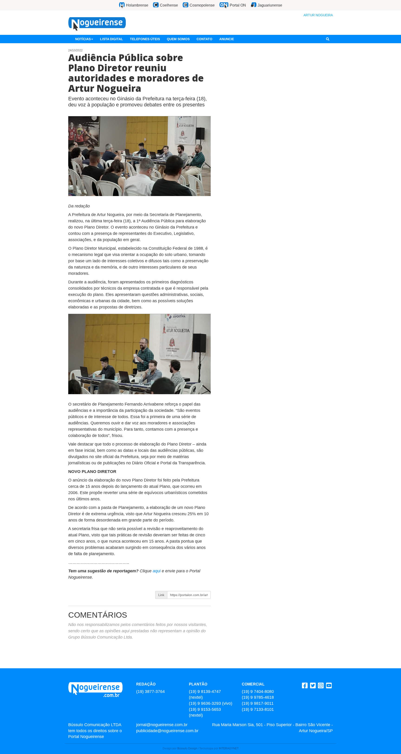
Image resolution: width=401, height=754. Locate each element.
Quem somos (178, 39)
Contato (204, 39)
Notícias (83, 39)
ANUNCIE (226, 39)
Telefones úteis (145, 39)
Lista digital (111, 39)
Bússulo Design (187, 748)
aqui (157, 571)
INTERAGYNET (229, 748)
